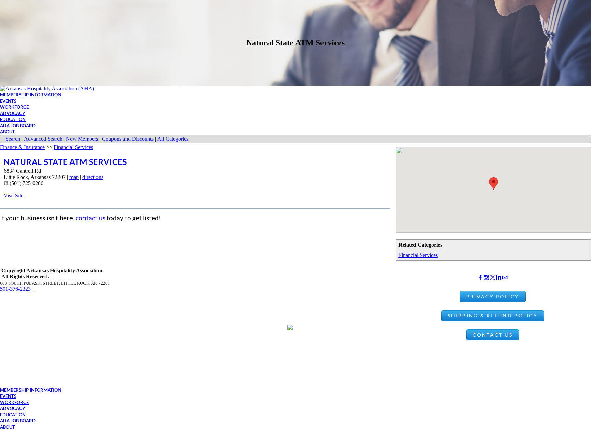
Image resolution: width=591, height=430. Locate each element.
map (74, 177)
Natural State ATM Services (65, 162)
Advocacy (12, 113)
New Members (82, 139)
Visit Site (13, 195)
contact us (90, 218)
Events (8, 101)
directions (92, 177)
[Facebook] (480, 278)
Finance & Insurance (22, 147)
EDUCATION (13, 119)
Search (12, 139)
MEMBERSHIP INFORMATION (30, 94)
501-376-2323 (17, 289)
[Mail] (505, 278)
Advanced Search (43, 139)
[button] (493, 183)
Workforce (14, 107)
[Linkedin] (498, 278)
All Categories (172, 139)
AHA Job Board (18, 125)
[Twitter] (492, 278)
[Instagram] (486, 278)
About (7, 131)
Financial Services (418, 255)
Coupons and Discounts (128, 139)
